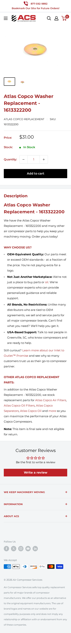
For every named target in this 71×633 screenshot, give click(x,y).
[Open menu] (6, 18)
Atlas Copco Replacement (24, 119)
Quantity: (10, 159)
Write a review (35, 472)
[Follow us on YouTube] (28, 548)
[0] (64, 18)
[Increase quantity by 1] (44, 159)
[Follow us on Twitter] (13, 548)
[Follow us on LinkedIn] (35, 548)
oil (46, 282)
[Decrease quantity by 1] (23, 159)
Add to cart (35, 173)
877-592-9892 (39, 3)
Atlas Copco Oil (30, 411)
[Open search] (49, 18)
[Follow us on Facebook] (6, 548)
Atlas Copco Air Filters (50, 400)
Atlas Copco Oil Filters (19, 405)
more (52, 411)
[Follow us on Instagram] (20, 548)
